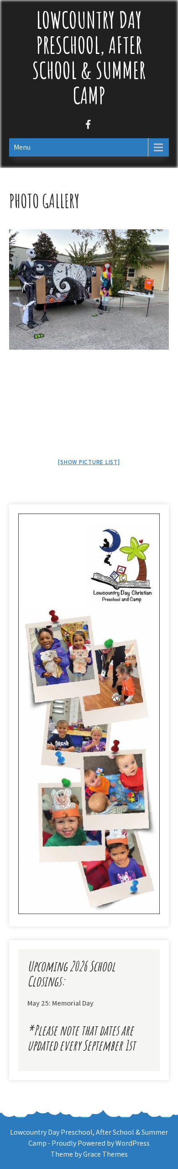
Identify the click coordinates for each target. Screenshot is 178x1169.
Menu (22, 147)
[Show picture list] (89, 462)
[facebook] (88, 125)
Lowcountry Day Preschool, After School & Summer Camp (89, 57)
